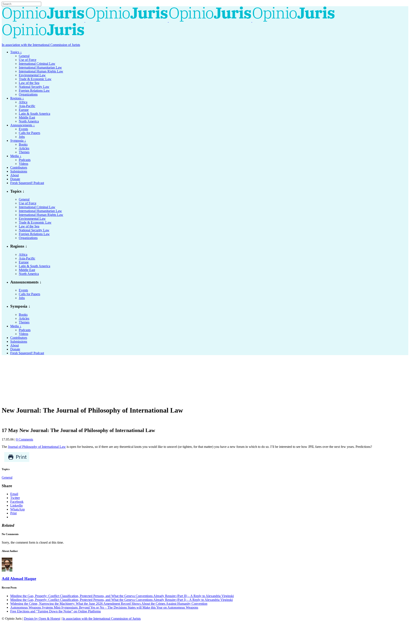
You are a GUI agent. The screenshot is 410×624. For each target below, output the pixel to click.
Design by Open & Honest (42, 618)
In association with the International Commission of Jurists (41, 45)
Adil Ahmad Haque (19, 578)
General (7, 477)
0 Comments (24, 439)
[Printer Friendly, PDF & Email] (16, 461)
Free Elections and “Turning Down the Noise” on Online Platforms (55, 611)
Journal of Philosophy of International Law (37, 446)
